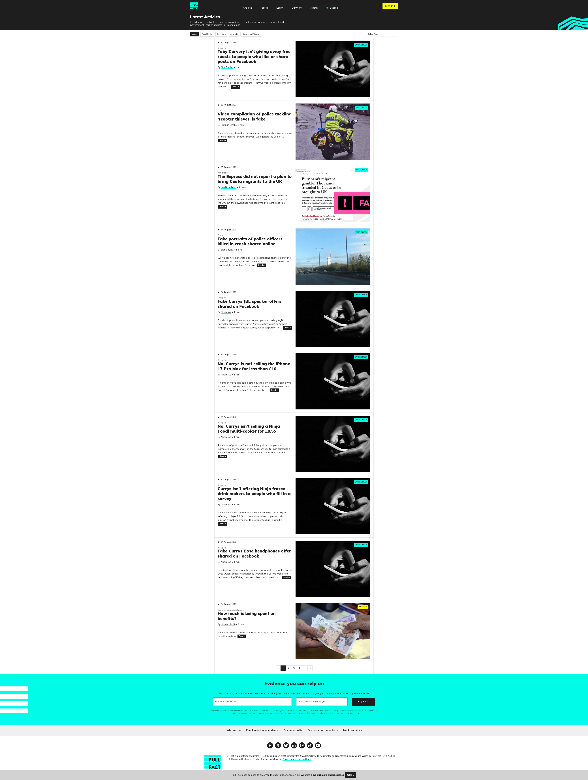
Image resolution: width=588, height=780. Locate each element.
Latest (194, 34)
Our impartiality (293, 730)
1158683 (264, 756)
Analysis (234, 34)
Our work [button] (297, 8)
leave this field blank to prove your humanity (13, 677)
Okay (350, 775)
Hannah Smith (228, 125)
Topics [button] (264, 8)
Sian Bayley (227, 67)
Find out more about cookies (327, 775)
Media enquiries (352, 730)
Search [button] (333, 8)
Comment (221, 34)
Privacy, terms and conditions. (297, 759)
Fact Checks (207, 34)
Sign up (363, 702)
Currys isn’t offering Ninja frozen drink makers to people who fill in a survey (254, 494)
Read (235, 86)
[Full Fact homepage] (194, 5)
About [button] (314, 8)
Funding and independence (262, 730)
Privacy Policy (353, 713)
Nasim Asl (226, 312)
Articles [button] (247, 8)
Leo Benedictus (228, 187)
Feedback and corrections (323, 730)
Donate (390, 6)
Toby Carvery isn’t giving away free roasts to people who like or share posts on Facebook (254, 57)
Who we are (233, 730)
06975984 (305, 756)
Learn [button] (279, 8)
